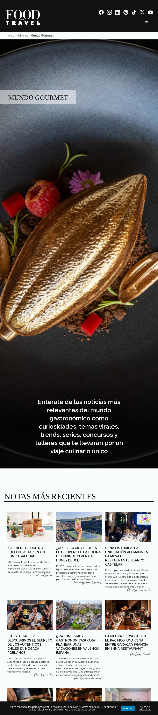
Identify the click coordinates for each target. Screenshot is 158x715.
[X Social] (142, 13)
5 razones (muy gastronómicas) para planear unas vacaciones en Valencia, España (78, 644)
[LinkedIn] (117, 13)
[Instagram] (109, 13)
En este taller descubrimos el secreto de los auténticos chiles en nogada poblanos (29, 644)
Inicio (10, 35)
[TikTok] (134, 13)
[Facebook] (101, 13)
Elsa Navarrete (141, 590)
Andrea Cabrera (43, 575)
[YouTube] (150, 13)
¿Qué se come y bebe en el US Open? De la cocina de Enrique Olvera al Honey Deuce (78, 554)
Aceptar (128, 708)
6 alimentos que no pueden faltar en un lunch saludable (26, 552)
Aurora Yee (46, 675)
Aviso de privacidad (144, 708)
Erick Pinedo (143, 654)
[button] (147, 22)
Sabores (22, 35)
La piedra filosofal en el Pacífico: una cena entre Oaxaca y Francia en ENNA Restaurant (126, 642)
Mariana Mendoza (90, 678)
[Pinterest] (125, 13)
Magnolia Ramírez (90, 582)
